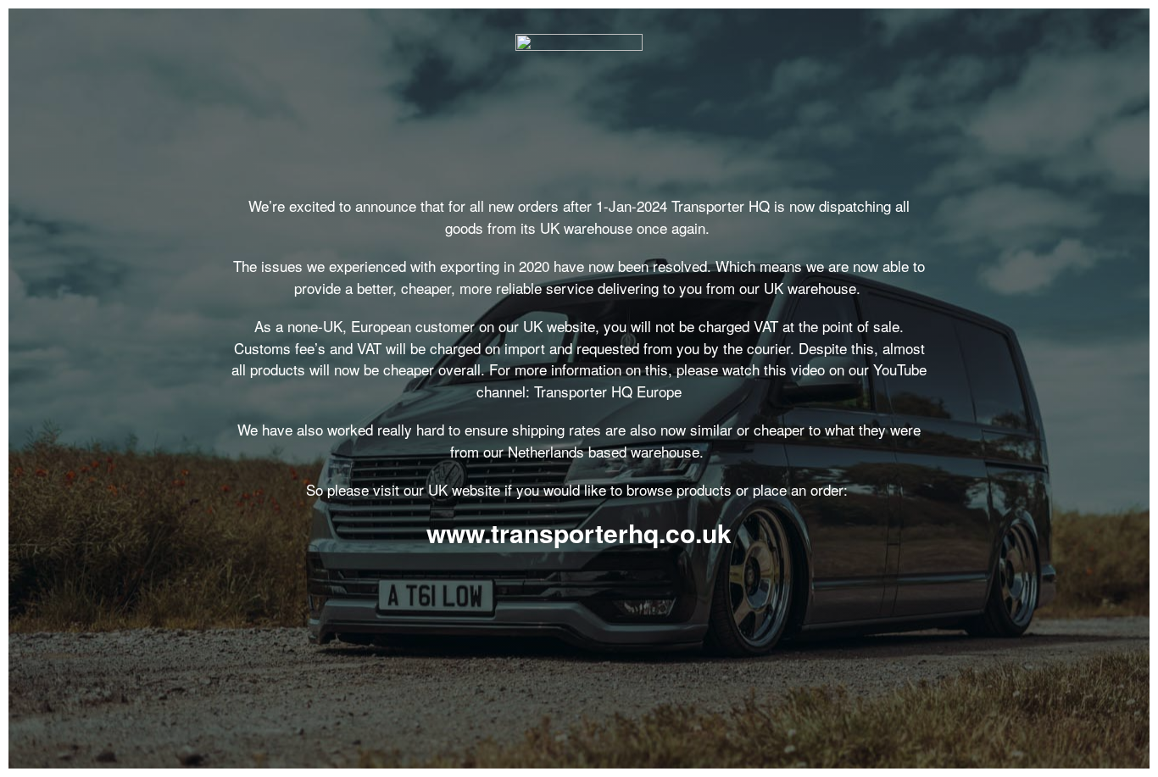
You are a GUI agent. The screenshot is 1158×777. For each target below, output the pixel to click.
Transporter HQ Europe (608, 391)
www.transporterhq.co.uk (579, 532)
